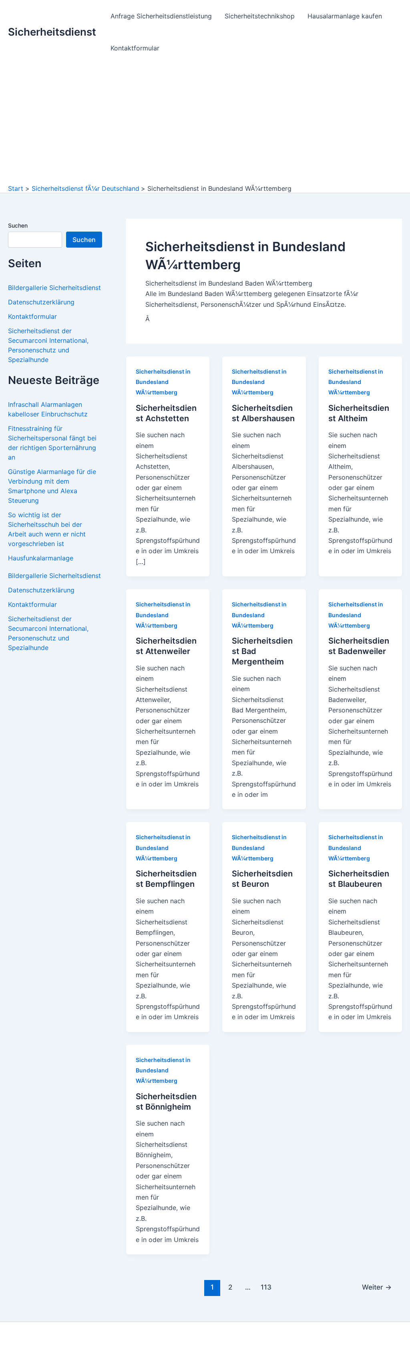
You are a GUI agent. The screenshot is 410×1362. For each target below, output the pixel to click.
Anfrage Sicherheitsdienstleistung (161, 16)
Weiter (377, 1287)
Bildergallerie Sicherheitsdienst (54, 288)
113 (266, 1287)
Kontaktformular (135, 48)
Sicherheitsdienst (52, 32)
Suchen (18, 225)
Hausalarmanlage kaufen (345, 16)
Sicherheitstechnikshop (260, 16)
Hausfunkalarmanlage (40, 558)
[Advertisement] (205, 124)
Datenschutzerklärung (41, 302)
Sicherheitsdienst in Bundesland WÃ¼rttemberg (163, 382)
